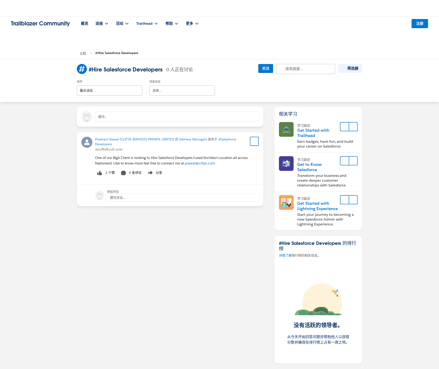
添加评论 (113, 192)
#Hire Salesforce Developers (116, 53)
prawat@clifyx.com (200, 163)
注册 (419, 23)
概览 (84, 23)
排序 (79, 82)
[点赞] (99, 173)
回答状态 (155, 82)
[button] (353, 127)
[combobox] (109, 87)
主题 (83, 53)
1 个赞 (110, 173)
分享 (154, 174)
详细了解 (285, 255)
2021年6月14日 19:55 (108, 149)
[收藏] (254, 141)
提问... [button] (102, 117)
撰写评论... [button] (118, 198)
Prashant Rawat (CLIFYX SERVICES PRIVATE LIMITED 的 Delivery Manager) (151, 139)
